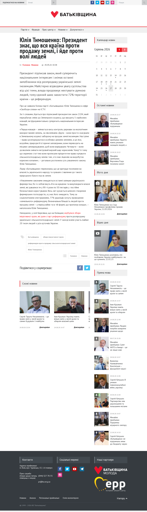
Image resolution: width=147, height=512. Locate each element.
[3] (96, 88)
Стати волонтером (71, 498)
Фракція (35, 29)
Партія (24, 29)
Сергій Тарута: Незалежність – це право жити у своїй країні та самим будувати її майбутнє (34, 318)
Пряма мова (103, 272)
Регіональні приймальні (49, 498)
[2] (101, 82)
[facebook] (92, 2)
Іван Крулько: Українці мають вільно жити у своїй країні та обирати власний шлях (66, 318)
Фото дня (102, 172)
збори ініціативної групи (53, 237)
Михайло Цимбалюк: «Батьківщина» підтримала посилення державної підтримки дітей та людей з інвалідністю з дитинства (118, 122)
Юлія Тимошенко (35, 250)
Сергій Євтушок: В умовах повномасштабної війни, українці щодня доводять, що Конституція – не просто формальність (118, 383)
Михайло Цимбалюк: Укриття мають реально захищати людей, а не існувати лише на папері (118, 141)
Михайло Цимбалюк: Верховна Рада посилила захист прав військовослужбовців (118, 160)
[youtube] (102, 2)
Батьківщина (33, 237)
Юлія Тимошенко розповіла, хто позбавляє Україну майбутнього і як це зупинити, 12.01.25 (110, 257)
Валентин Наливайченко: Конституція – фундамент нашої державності (118, 365)
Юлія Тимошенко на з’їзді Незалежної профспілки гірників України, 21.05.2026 (108, 207)
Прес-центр (48, 29)
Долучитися (76, 29)
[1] (115, 75)
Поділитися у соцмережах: (36, 268)
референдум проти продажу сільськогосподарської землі (51, 243)
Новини (61, 29)
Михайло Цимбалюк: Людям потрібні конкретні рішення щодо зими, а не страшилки (118, 327)
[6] (106, 82)
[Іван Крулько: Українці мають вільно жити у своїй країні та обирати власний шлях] (69, 302)
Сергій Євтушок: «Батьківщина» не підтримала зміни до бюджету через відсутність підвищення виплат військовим (118, 440)
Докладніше (44, 327)
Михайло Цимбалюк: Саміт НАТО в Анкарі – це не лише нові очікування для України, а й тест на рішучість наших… (118, 346)
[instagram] (112, 2)
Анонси (33, 498)
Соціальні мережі (69, 459)
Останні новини (105, 105)
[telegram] (107, 2)
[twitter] (97, 2)
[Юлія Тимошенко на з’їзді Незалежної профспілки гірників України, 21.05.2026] (110, 191)
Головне (26, 65)
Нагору (121, 498)
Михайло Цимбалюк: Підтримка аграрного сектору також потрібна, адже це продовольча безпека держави (118, 421)
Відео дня (102, 222)
